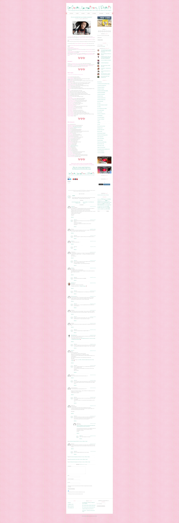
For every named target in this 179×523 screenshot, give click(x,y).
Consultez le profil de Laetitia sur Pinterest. (103, 194)
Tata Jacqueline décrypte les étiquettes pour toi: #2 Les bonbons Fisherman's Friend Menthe (106, 51)
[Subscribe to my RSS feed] (110, 31)
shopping (101, 207)
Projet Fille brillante (100, 140)
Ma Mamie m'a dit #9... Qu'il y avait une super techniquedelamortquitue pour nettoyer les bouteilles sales (106, 57)
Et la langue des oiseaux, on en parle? (102, 104)
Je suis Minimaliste (99, 115)
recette (88, 191)
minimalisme (102, 204)
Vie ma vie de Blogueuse (100, 150)
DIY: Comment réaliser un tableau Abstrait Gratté (88, 505)
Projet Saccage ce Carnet (100, 145)
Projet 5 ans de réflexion (100, 138)
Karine (72, 350)
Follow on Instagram (107, 184)
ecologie (98, 202)
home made (106, 202)
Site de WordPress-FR (71, 507)
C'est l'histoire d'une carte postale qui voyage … (103, 83)
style (105, 207)
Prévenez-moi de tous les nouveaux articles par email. (76, 493)
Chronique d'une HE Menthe (101, 92)
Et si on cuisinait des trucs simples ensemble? (81, 17)
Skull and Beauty (73, 335)
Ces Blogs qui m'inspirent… (101, 87)
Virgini (72, 241)
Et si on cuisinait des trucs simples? (80, 190)
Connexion (69, 502)
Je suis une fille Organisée (100, 117)
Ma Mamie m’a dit (99, 127)
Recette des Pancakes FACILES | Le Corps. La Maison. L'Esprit (78, 441)
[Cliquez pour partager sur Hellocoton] (72, 179)
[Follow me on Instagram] (106, 31)
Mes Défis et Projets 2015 (100, 129)
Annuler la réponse (84, 464)
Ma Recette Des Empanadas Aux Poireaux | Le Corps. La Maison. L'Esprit (80, 461)
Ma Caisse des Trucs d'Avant (101, 126)
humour (109, 202)
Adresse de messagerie (71, 478)
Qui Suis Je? (71, 13)
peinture (101, 206)
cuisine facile (80, 191)
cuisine (77, 191)
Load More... (101, 184)
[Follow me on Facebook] (99, 31)
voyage (105, 208)
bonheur (109, 199)
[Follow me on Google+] (102, 31)
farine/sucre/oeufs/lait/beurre (73, 145)
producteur (104, 206)
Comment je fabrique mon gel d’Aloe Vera (87, 508)
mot (104, 204)
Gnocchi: (69, 79)
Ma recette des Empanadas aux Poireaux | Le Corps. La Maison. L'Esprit (80, 456)
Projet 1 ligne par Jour (100, 136)
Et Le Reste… (94, 13)
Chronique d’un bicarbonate (101, 94)
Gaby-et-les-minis (73, 296)
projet (105, 206)
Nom (68, 475)
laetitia (77, 18)
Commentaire (69, 466)
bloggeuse (105, 199)
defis (101, 200)
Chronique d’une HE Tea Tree (101, 97)
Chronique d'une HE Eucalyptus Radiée (102, 90)
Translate (104, 46)
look (106, 203)
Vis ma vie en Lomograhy (100, 152)
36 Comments (86, 18)
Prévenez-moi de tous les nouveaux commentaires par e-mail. (77, 491)
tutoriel (108, 207)
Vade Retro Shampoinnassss (104, 62)
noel (110, 204)
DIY (106, 201)
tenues (106, 207)
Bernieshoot (72, 282)
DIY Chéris (98, 103)
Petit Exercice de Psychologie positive (102, 134)
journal (98, 203)
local (105, 203)
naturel (109, 204)
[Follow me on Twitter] (101, 31)
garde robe (102, 202)
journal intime (100, 203)
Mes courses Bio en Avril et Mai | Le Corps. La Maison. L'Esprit (78, 459)
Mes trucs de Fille (99, 131)
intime (110, 202)
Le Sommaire (101, 13)
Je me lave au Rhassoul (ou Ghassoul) (106, 60)
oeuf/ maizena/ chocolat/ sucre (74, 127)
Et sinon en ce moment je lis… (101, 113)
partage (100, 206)
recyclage (98, 207)
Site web (69, 482)
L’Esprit (88, 13)
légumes (108, 203)
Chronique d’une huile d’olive (101, 99)
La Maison (83, 13)
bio (102, 199)
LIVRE (103, 203)
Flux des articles (70, 504)
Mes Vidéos (107, 13)
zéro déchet (108, 208)
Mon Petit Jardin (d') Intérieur (101, 133)
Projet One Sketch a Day (100, 143)
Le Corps (77, 13)
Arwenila (72, 206)
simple (103, 207)
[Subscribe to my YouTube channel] (108, 31)
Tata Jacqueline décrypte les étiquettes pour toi (103, 149)
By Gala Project (99, 81)
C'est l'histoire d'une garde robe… (101, 85)
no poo (98, 206)
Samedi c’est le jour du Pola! (101, 147)
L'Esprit (98, 120)
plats (86, 191)
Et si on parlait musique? (100, 110)
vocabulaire (102, 208)
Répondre (72, 217)
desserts (84, 191)
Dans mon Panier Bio (100, 101)
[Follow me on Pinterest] (104, 31)
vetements (98, 208)
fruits (100, 202)
